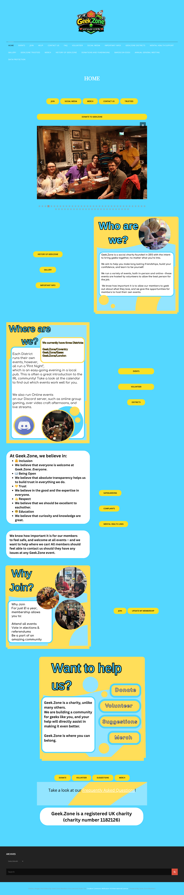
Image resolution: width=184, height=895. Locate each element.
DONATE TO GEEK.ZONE (92, 117)
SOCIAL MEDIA (93, 45)
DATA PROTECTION (16, 59)
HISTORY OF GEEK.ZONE (66, 52)
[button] (41, 162)
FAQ (65, 45)
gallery (48, 270)
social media (71, 101)
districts (136, 402)
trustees (129, 101)
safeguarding (110, 493)
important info (47, 285)
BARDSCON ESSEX (122, 52)
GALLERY (12, 52)
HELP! (40, 45)
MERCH (48, 52)
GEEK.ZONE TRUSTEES (30, 52)
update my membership (143, 611)
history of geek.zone (48, 254)
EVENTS (21, 45)
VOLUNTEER (77, 45)
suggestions (103, 777)
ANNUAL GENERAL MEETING (147, 52)
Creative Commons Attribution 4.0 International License (107, 888)
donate (62, 777)
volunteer (136, 386)
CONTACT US (53, 45)
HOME (11, 45)
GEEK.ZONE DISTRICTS (135, 45)
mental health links (114, 524)
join (53, 101)
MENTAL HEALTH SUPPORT (162, 45)
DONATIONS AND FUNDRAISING (95, 52)
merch (122, 777)
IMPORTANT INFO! (113, 45)
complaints (109, 508)
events (136, 371)
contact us (109, 101)
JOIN (32, 45)
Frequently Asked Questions (108, 790)
